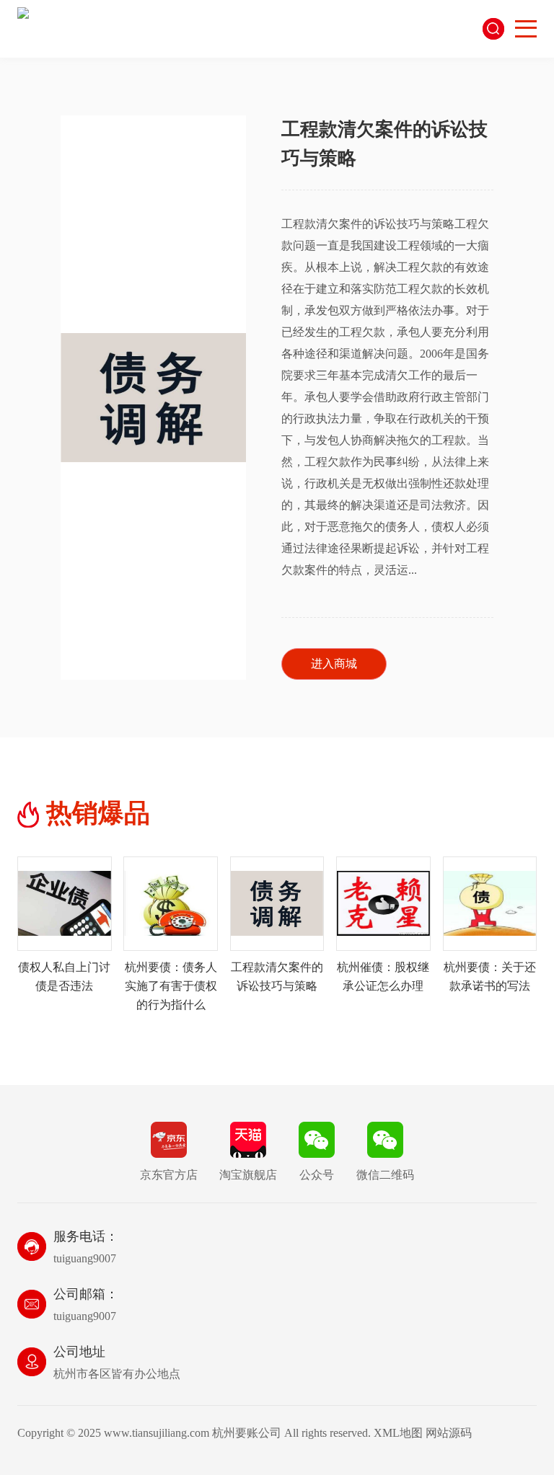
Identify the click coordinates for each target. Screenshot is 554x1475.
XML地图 (398, 1433)
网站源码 (449, 1433)
